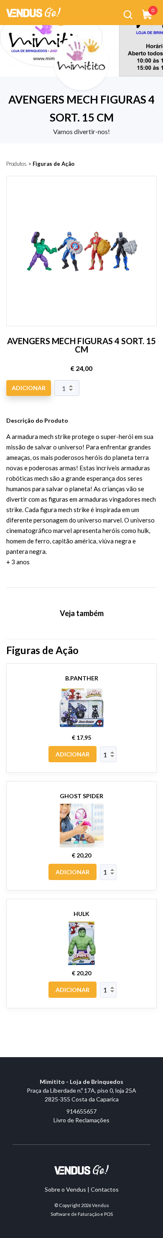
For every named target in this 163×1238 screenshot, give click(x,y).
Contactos (105, 1189)
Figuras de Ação (53, 163)
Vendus (100, 1205)
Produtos (16, 163)
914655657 (81, 1111)
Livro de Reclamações (81, 1120)
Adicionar (29, 387)
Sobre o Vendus (65, 1189)
